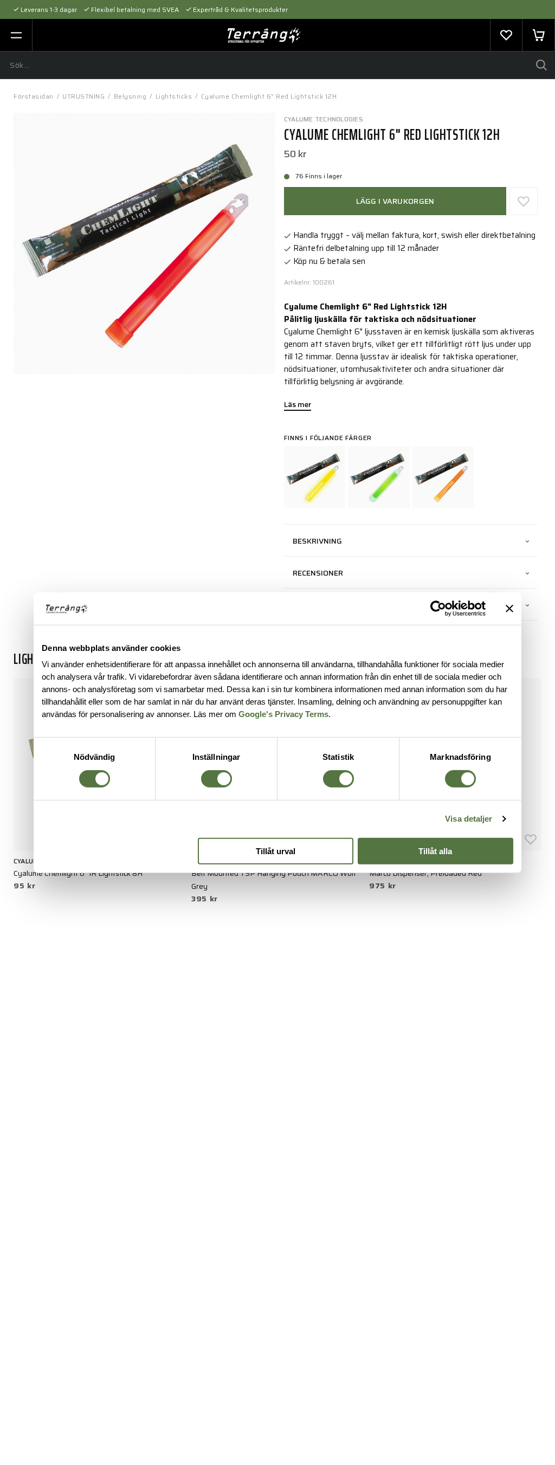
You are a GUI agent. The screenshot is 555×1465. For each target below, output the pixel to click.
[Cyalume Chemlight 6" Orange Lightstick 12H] (443, 476)
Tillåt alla (435, 851)
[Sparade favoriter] (506, 35)
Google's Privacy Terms (283, 714)
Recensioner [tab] (318, 573)
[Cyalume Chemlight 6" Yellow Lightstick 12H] (314, 476)
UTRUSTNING (83, 96)
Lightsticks (174, 96)
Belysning (130, 96)
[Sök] (541, 65)
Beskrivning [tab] (317, 541)
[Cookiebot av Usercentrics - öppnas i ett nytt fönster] (438, 608)
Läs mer (297, 405)
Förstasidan (34, 96)
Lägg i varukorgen (395, 201)
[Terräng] (264, 35)
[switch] (216, 779)
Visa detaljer (468, 818)
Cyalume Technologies (323, 119)
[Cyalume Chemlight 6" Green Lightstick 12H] (378, 476)
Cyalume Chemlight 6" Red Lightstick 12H (269, 96)
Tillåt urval (275, 851)
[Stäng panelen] (509, 608)
